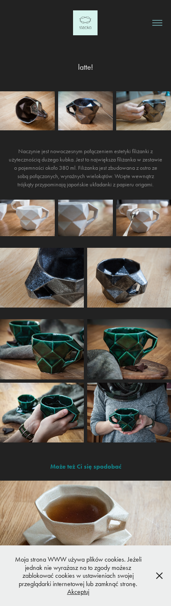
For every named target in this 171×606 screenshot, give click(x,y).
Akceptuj (78, 592)
